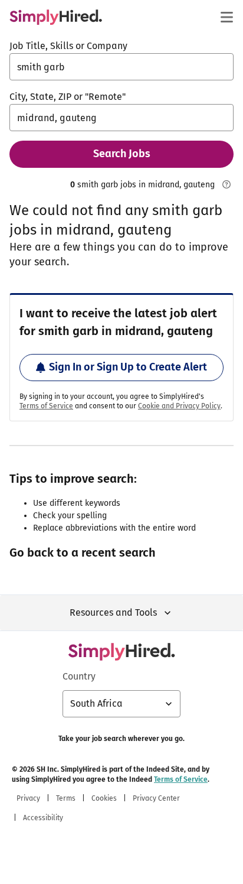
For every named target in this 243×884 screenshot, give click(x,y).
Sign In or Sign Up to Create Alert (128, 366)
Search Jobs (121, 153)
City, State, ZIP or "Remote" (67, 96)
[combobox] (121, 66)
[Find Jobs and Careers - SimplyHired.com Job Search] (55, 17)
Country (79, 676)
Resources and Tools (113, 612)
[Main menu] (226, 17)
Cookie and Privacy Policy (179, 406)
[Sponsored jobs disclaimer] (226, 184)
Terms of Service (46, 406)
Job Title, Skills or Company (68, 45)
